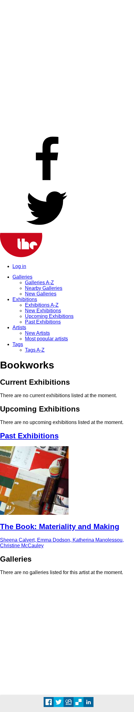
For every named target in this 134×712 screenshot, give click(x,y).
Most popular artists (46, 338)
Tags (17, 344)
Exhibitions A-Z (42, 305)
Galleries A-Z (39, 282)
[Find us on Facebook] (46, 181)
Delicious (79, 702)
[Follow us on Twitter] (46, 229)
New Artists (37, 333)
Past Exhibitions (43, 321)
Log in (19, 266)
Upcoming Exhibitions (49, 316)
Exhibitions (24, 299)
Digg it (69, 702)
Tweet (59, 702)
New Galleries (40, 293)
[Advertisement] (67, 67)
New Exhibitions (43, 310)
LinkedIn (88, 702)
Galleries (22, 277)
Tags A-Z (35, 350)
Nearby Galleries (43, 288)
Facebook (49, 702)
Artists (19, 327)
